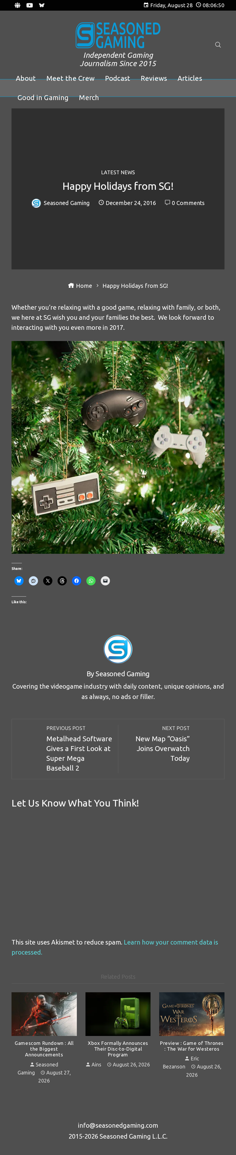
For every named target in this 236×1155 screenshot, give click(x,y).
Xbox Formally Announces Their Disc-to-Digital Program (118, 1049)
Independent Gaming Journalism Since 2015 (118, 59)
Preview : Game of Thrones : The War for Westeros (192, 1045)
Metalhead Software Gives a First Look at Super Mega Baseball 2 (79, 748)
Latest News (118, 172)
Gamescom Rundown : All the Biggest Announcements (44, 1049)
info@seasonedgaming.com (118, 1125)
